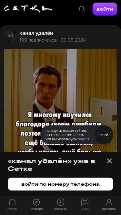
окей (103, 134)
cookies (83, 139)
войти (104, 9)
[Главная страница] (28, 9)
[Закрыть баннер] (109, 161)
